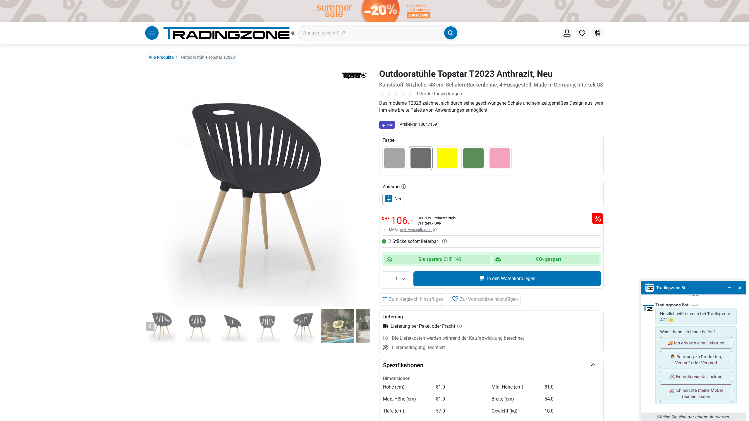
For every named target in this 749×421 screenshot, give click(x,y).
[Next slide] (365, 326)
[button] (412, 299)
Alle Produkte (161, 57)
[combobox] (378, 33)
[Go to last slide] (150, 326)
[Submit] (450, 32)
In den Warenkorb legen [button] (511, 278)
